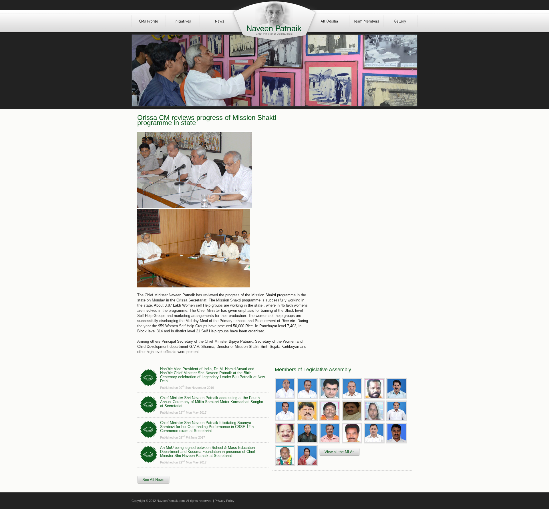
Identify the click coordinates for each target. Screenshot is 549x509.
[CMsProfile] (149, 21)
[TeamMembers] (366, 21)
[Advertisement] (360, 155)
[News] (219, 21)
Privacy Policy (224, 500)
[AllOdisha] (329, 21)
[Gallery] (400, 21)
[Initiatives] (183, 21)
